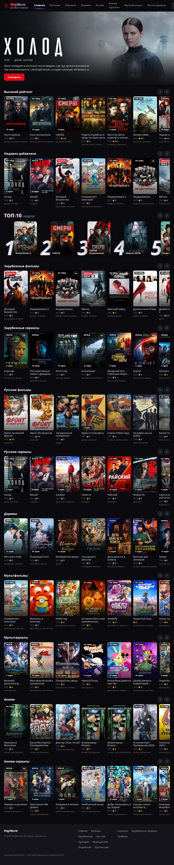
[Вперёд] (167, 92)
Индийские (84, 847)
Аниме (100, 5)
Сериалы (70, 5)
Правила (122, 836)
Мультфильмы (133, 5)
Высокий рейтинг (18, 92)
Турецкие (83, 841)
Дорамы (86, 5)
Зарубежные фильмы (21, 266)
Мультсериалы (156, 5)
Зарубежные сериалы (21, 328)
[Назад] (160, 92)
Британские (102, 847)
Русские (100, 836)
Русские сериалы (17, 452)
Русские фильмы (17, 390)
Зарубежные (85, 836)
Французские (100, 841)
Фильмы (55, 5)
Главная (39, 5)
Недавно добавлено (20, 153)
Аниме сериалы (114, 5)
